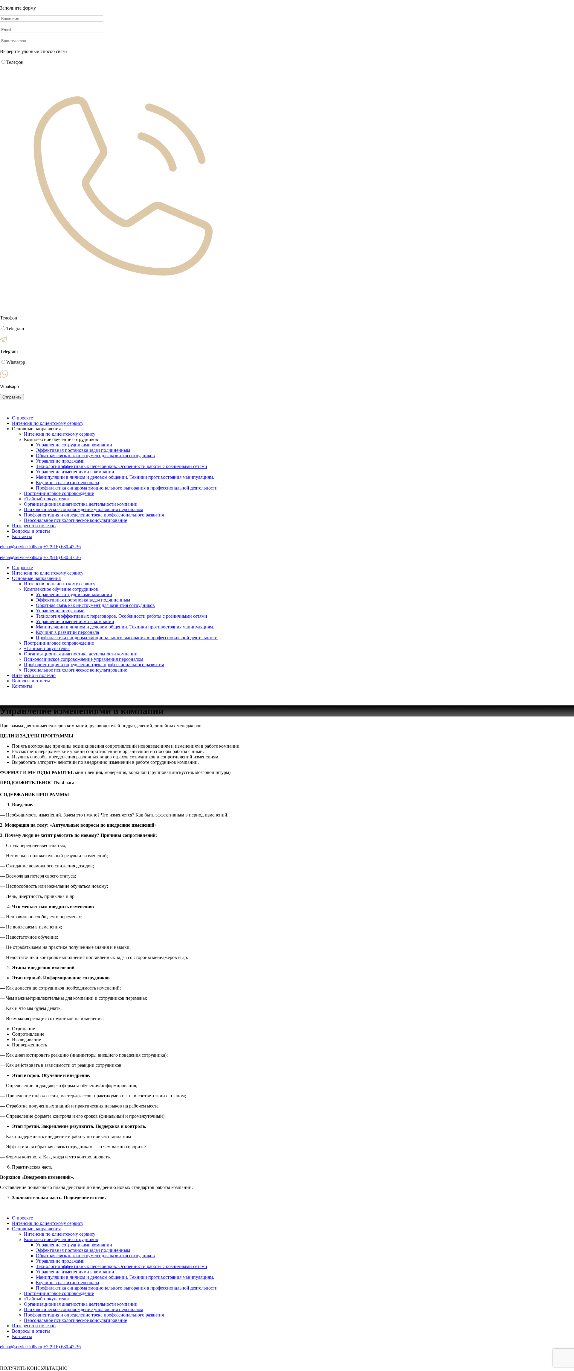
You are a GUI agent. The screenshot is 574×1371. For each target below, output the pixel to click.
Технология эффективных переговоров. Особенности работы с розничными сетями (121, 466)
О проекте (22, 417)
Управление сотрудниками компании (74, 444)
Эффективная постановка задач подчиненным (83, 450)
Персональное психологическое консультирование (75, 520)
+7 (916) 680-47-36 (62, 546)
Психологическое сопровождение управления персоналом (83, 509)
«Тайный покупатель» (47, 498)
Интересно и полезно (34, 525)
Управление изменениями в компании (75, 471)
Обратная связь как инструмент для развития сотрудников (95, 455)
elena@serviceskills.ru (21, 546)
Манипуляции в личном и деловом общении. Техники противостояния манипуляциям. (125, 477)
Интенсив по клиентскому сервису (47, 423)
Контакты (22, 536)
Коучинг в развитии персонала (67, 482)
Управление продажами (60, 460)
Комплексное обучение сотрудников (61, 589)
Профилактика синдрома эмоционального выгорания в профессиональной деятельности (127, 487)
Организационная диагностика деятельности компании (81, 504)
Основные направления (36, 578)
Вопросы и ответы (31, 531)
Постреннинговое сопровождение (59, 493)
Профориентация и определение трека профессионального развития (94, 514)
